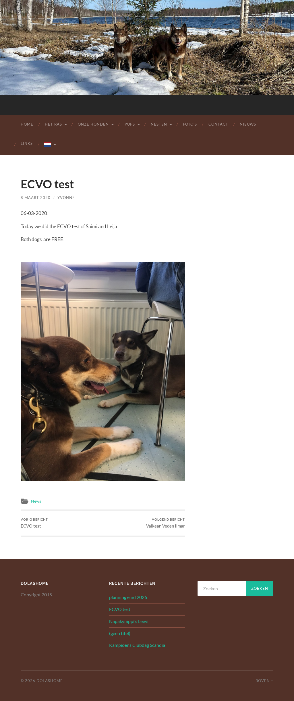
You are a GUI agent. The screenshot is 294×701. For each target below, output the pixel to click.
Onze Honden (93, 124)
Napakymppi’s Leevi (128, 621)
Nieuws (248, 124)
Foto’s (190, 124)
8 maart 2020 (36, 197)
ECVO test (34, 523)
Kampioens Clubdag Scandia (137, 645)
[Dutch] (49, 144)
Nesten (159, 124)
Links (27, 143)
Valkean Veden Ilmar (165, 523)
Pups (130, 124)
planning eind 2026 (128, 597)
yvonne (66, 197)
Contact (218, 124)
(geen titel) (119, 633)
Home (27, 124)
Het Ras (53, 124)
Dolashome (49, 680)
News (36, 501)
